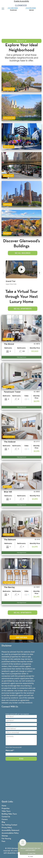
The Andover (10, 441)
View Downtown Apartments (21, 198)
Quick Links (7, 802)
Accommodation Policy (10, 833)
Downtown (7, 204)
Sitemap (5, 836)
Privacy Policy (7, 827)
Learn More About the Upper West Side (21, 105)
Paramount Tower (12, 392)
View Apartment (21, 357)
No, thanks (30, 856)
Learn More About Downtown (21, 192)
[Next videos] (39, 273)
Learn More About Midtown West (21, 134)
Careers (5, 819)
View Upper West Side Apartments (21, 111)
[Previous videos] (4, 273)
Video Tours (6, 811)
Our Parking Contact (9, 825)
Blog (3, 822)
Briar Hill (8, 491)
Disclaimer (7, 646)
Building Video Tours (9, 814)
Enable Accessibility (21, 1)
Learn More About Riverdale (21, 221)
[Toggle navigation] (2, 9)
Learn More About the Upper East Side (21, 76)
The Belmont (10, 539)
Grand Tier (10, 281)
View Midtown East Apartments (21, 169)
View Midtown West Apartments (21, 140)
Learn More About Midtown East (21, 163)
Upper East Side (9, 89)
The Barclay (9, 587)
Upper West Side (9, 118)
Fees (3, 841)
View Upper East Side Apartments (21, 82)
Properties (5, 808)
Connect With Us (10, 707)
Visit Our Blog (21, 637)
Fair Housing (6, 838)
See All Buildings (22, 253)
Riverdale (7, 233)
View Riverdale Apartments (21, 226)
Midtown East (8, 176)
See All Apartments (22, 309)
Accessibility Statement (10, 830)
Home (4, 806)
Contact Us (6, 816)
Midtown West (8, 147)
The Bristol (9, 344)
